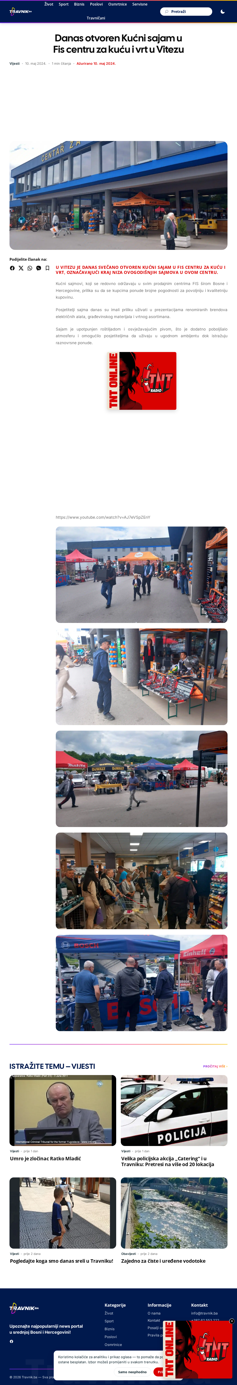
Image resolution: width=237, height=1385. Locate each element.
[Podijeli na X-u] (21, 268)
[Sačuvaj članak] (47, 268)
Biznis (79, 4)
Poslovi (96, 4)
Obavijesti (128, 1254)
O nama (154, 1313)
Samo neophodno (132, 1372)
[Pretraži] (166, 11)
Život (48, 4)
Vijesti (14, 63)
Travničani (96, 18)
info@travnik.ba (204, 1313)
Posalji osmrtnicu (162, 1328)
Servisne (139, 4)
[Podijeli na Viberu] (38, 268)
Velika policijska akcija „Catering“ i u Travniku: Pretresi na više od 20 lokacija (167, 1161)
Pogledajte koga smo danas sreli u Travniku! (61, 1261)
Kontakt (154, 1320)
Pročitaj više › (215, 1066)
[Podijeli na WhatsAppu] (30, 268)
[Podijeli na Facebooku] (12, 268)
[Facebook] (11, 1341)
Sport (64, 4)
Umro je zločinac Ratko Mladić (45, 1158)
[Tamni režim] (223, 11)
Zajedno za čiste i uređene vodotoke (163, 1261)
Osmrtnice (117, 4)
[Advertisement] (118, 104)
